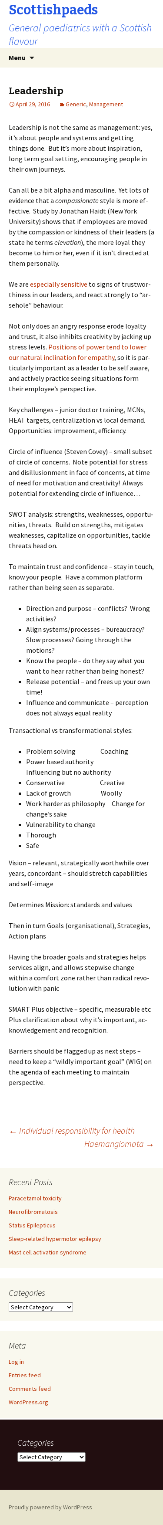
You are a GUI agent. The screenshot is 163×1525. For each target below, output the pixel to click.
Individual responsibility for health (72, 1130)
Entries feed (25, 1375)
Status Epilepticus (32, 1225)
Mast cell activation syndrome (47, 1252)
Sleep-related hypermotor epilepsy (55, 1239)
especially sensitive (58, 284)
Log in (16, 1362)
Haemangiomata (119, 1143)
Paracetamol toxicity (35, 1198)
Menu (17, 57)
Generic (76, 104)
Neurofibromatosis (33, 1212)
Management (106, 104)
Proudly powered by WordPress (50, 1507)
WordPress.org (28, 1402)
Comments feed (30, 1389)
